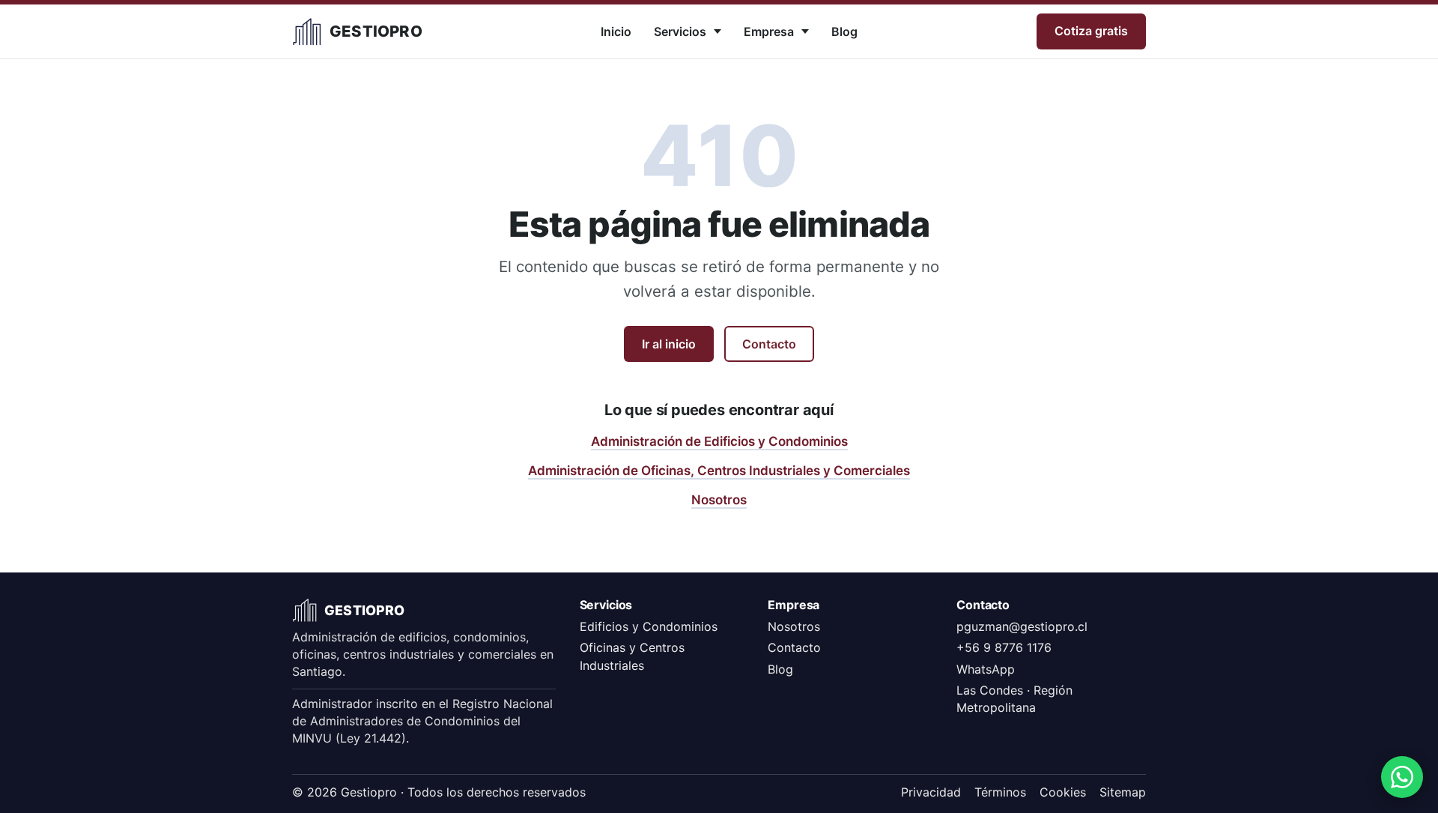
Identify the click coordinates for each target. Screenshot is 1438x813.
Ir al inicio (669, 343)
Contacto (769, 343)
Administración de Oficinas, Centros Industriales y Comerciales (719, 470)
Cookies (1063, 792)
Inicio (616, 31)
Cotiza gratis (1091, 30)
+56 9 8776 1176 (1004, 647)
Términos (1000, 792)
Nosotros (719, 499)
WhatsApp (985, 669)
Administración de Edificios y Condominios (719, 441)
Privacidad (931, 792)
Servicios (680, 31)
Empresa (769, 31)
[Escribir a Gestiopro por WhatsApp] (1402, 777)
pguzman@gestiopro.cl (1021, 626)
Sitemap (1122, 792)
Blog (844, 31)
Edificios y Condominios (649, 626)
